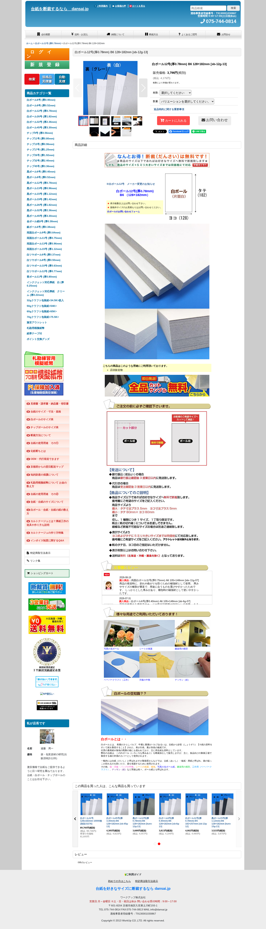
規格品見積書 (47, 79)
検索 (32, 79)
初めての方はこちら (119, 881)
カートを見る (138, 6)
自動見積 (62, 79)
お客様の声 (120, 6)
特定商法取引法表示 (146, 881)
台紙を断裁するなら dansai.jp (59, 9)
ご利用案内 (102, 6)
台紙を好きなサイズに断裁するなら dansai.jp (133, 888)
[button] (77, 87)
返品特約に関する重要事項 (169, 109)
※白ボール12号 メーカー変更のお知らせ (130, 183)
